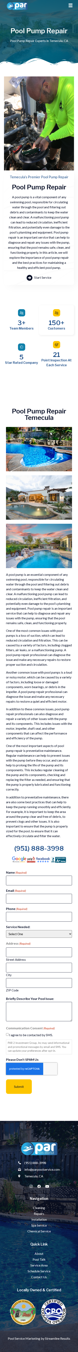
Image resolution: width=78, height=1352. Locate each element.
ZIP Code (12, 990)
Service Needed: (18, 926)
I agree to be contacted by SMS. (31, 1035)
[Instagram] (31, 1186)
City (9, 974)
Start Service (42, 277)
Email (16, 890)
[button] (70, 5)
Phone (16, 908)
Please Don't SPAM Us (22, 1059)
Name (16, 872)
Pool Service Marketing (24, 1338)
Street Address (16, 959)
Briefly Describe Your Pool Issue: (30, 998)
